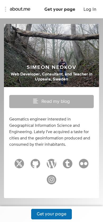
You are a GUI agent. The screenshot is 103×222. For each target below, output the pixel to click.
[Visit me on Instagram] (51, 182)
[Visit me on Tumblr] (67, 166)
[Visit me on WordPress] (51, 166)
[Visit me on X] (19, 166)
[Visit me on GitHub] (35, 166)
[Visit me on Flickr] (83, 166)
